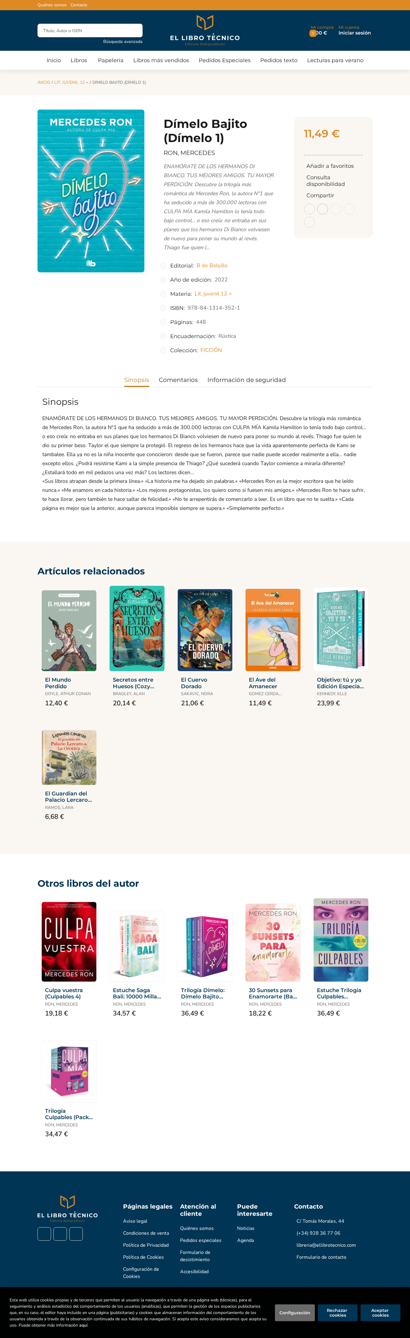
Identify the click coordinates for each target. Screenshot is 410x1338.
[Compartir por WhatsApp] (335, 209)
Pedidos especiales (201, 1240)
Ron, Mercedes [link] (189, 152)
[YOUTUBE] (76, 1234)
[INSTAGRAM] (60, 1234)
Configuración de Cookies (141, 1273)
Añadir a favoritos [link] (330, 166)
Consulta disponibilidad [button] (325, 180)
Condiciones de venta (146, 1233)
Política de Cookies (143, 1257)
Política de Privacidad (146, 1245)
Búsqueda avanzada (123, 41)
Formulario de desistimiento (195, 1256)
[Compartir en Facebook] (309, 209)
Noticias (246, 1228)
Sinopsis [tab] (136, 379)
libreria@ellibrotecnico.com (326, 1245)
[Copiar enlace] (309, 222)
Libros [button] (79, 60)
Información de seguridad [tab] (246, 379)
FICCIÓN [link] (211, 350)
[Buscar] (133, 30)
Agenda (245, 1240)
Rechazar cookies (337, 1313)
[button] (322, 30)
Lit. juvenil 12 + (71, 82)
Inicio (44, 82)
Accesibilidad (194, 1271)
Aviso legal (135, 1221)
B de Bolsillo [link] (212, 265)
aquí (83, 1325)
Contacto (79, 5)
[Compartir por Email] (349, 209)
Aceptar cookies (380, 1313)
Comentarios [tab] (178, 379)
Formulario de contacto (321, 1257)
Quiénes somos (52, 5)
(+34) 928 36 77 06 (318, 1233)
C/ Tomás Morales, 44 (320, 1221)
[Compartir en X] (322, 209)
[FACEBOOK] (44, 1234)
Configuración (294, 1312)
